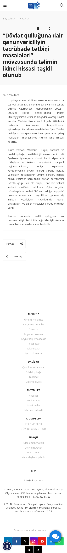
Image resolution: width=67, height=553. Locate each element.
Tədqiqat (33, 377)
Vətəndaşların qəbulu (33, 457)
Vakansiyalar (33, 348)
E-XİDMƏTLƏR (33, 424)
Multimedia (33, 405)
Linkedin (8, 541)
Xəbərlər (33, 395)
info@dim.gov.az (33, 480)
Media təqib (33, 400)
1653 (33, 471)
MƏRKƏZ (33, 314)
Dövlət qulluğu (34, 372)
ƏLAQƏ (33, 437)
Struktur (33, 329)
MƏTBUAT (33, 390)
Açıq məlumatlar (34, 353)
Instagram (34, 541)
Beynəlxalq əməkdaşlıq (33, 339)
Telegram (51, 541)
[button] (7, 546)
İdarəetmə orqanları (33, 324)
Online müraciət (33, 447)
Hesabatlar (33, 343)
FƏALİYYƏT (33, 361)
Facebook (16, 541)
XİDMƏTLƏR (33, 418)
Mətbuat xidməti (33, 410)
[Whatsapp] (59, 541)
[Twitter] (25, 541)
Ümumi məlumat (33, 319)
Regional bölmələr (34, 334)
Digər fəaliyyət (34, 381)
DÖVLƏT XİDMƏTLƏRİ (33, 428)
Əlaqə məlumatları (33, 442)
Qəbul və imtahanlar (33, 367)
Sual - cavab (33, 452)
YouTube (42, 541)
